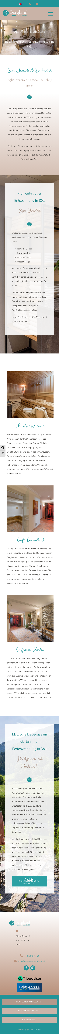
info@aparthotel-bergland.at (31, 961)
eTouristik (36, 1029)
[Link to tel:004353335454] (31, 4)
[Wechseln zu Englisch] (20, 4)
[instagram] (32, 967)
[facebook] (26, 967)
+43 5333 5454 (31, 956)
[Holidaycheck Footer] (29, 983)
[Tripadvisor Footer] (29, 975)
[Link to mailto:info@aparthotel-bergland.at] (38, 4)
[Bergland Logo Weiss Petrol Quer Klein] (19, 921)
